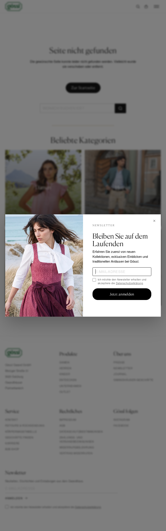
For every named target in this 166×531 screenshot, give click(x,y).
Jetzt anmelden (122, 294)
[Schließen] (154, 221)
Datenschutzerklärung (129, 283)
